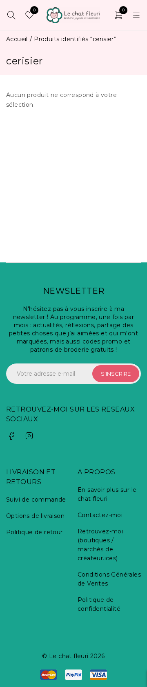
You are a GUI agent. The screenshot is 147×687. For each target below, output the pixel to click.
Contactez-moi (100, 515)
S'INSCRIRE (116, 373)
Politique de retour (34, 532)
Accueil (17, 39)
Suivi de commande (36, 499)
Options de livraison (35, 516)
